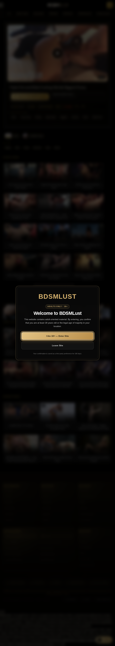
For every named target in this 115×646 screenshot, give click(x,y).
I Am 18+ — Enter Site (57, 336)
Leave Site (57, 345)
